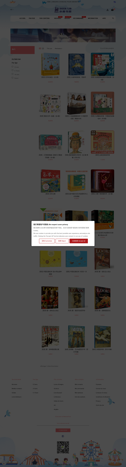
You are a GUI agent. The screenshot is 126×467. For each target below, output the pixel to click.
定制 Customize (47, 241)
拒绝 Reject (62, 241)
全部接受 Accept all (78, 241)
